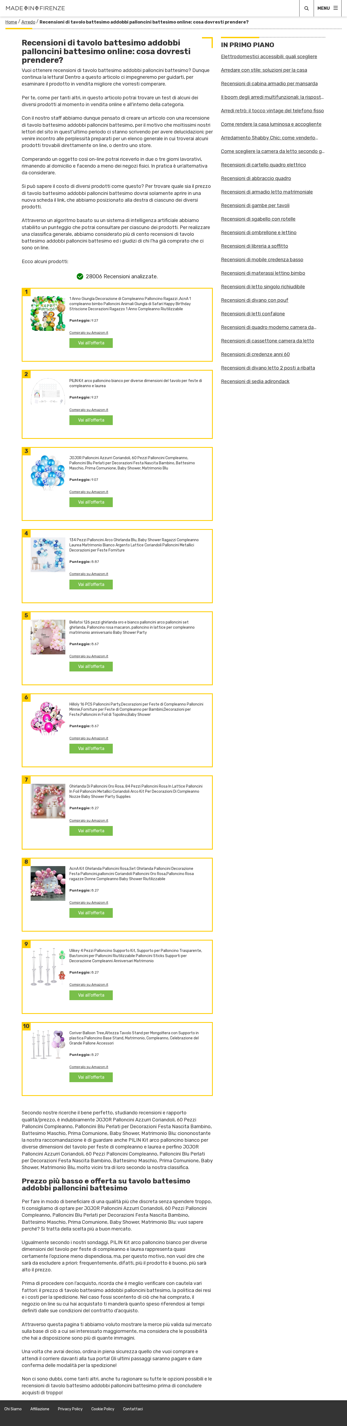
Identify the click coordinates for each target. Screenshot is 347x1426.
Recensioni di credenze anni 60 (255, 354)
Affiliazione (39, 1409)
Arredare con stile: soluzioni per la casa (264, 70)
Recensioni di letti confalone (253, 313)
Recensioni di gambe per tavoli (255, 205)
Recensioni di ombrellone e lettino (259, 232)
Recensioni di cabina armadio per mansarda (269, 83)
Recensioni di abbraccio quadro (256, 178)
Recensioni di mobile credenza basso (262, 259)
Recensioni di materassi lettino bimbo (263, 273)
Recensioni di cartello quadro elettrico (263, 165)
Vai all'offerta (91, 342)
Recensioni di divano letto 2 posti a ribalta (268, 368)
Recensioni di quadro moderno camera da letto (267, 327)
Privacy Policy (70, 1409)
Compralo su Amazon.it (88, 333)
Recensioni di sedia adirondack (255, 381)
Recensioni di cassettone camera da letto (267, 341)
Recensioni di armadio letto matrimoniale (267, 192)
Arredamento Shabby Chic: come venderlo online (268, 138)
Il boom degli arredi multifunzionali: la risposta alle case (272, 97)
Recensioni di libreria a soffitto (254, 246)
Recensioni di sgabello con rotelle (258, 219)
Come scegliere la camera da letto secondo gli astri (272, 151)
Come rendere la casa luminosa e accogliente (271, 124)
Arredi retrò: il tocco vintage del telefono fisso (272, 110)
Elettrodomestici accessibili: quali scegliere (269, 56)
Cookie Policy (102, 1409)
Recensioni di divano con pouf (254, 300)
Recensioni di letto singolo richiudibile (263, 286)
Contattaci (133, 1409)
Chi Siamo (13, 1409)
